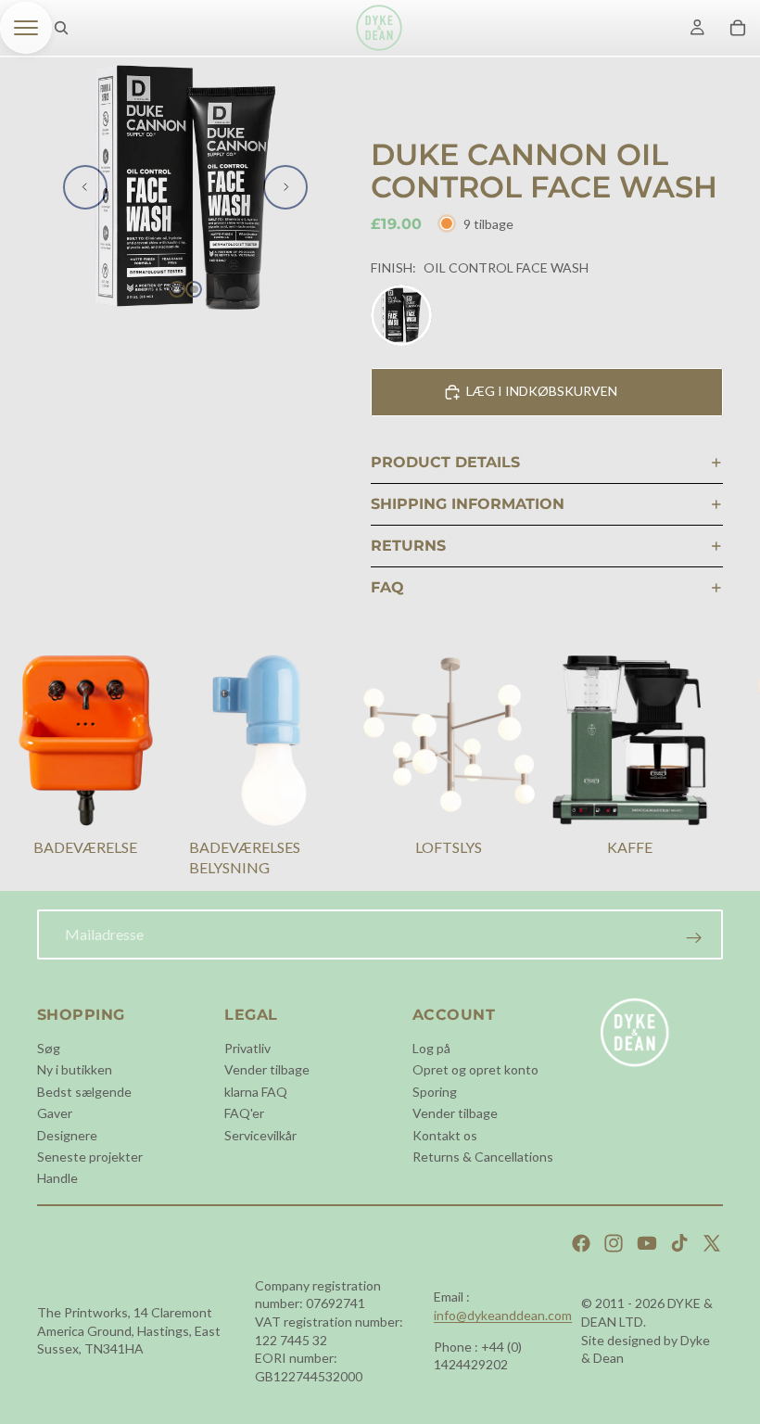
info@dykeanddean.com (503, 1315)
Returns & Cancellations (482, 1156)
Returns (408, 545)
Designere (67, 1135)
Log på (431, 1048)
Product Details (445, 462)
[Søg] (61, 27)
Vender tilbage (267, 1069)
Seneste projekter (90, 1156)
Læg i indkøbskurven (541, 391)
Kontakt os (444, 1135)
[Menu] (26, 28)
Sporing (434, 1092)
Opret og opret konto (475, 1069)
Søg (48, 1048)
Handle (57, 1178)
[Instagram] (613, 1243)
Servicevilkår (260, 1135)
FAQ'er (244, 1113)
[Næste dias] (285, 187)
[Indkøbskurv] (737, 27)
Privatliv (247, 1048)
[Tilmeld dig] (694, 938)
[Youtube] (647, 1243)
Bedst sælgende (84, 1092)
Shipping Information (467, 504)
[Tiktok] (679, 1243)
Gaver (54, 1113)
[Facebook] (581, 1243)
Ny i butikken (74, 1069)
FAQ (387, 587)
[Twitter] (712, 1243)
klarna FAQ (255, 1092)
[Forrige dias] (85, 187)
